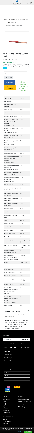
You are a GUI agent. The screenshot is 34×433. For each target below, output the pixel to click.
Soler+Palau (6, 412)
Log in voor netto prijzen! (10, 62)
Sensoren (6, 364)
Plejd (4, 405)
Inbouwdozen (8, 379)
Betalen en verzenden (9, 425)
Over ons (5, 423)
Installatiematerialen (10, 367)
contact (5, 419)
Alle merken (6, 399)
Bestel (10, 82)
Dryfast (5, 407)
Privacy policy (7, 421)
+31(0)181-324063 (24, 405)
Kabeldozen (7, 376)
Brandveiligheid (8, 361)
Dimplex (5, 403)
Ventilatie (6, 373)
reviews (6, 347)
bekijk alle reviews (25, 347)
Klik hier (5, 68)
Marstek (5, 408)
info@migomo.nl (24, 407)
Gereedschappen (8, 357)
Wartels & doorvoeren (10, 370)
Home (5, 19)
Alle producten (8, 354)
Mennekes (6, 410)
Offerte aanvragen (10, 87)
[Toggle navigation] (5, 2)
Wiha (4, 401)
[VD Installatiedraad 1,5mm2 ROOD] (17, 41)
